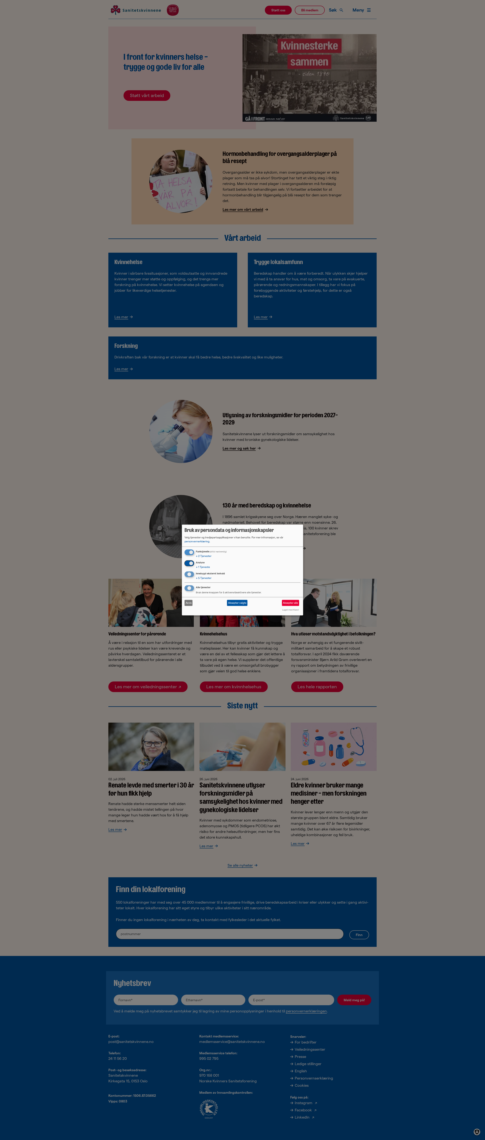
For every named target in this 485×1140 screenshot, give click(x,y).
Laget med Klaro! (290, 609)
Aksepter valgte (237, 602)
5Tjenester (203, 577)
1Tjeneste (203, 566)
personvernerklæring (197, 541)
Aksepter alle (290, 602)
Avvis (189, 602)
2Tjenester (203, 555)
